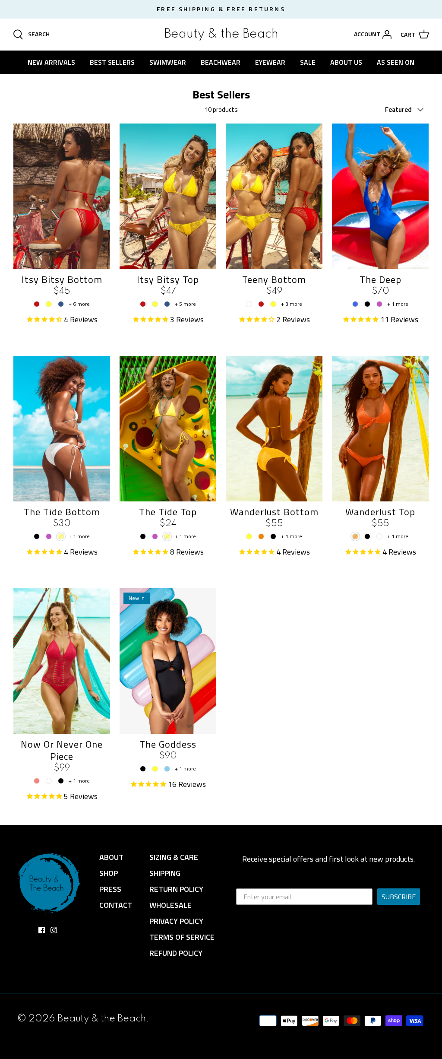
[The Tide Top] (168, 428)
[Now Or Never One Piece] (61, 661)
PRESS (110, 889)
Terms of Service (182, 937)
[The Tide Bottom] (61, 428)
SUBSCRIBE (399, 896)
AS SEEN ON (395, 62)
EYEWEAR (270, 62)
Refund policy (175, 953)
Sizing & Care (173, 857)
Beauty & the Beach (101, 1019)
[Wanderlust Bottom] (274, 428)
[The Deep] (380, 196)
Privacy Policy (176, 921)
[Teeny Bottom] (274, 196)
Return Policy (176, 889)
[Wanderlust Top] (380, 428)
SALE (308, 62)
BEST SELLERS (112, 62)
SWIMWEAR (167, 62)
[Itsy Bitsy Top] (168, 196)
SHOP (108, 873)
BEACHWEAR (220, 62)
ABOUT (111, 857)
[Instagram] (54, 930)
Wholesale (170, 905)
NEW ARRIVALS (51, 62)
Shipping (164, 873)
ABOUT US (346, 62)
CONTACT (115, 905)
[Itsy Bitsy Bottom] (61, 196)
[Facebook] (41, 930)
